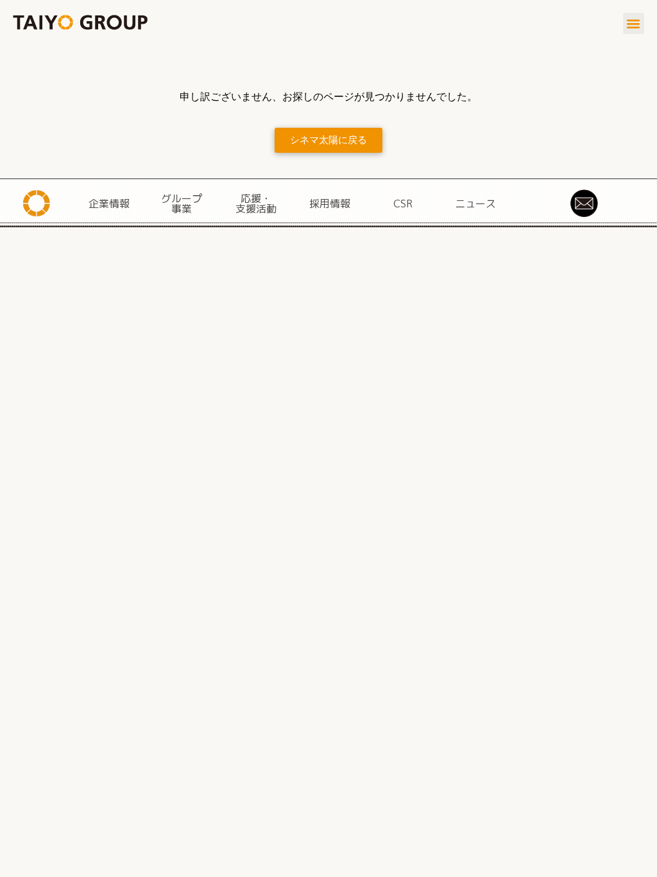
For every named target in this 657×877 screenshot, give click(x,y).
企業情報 (109, 203)
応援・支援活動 (256, 203)
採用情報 (329, 203)
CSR (403, 203)
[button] (633, 23)
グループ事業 (181, 203)
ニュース (475, 203)
